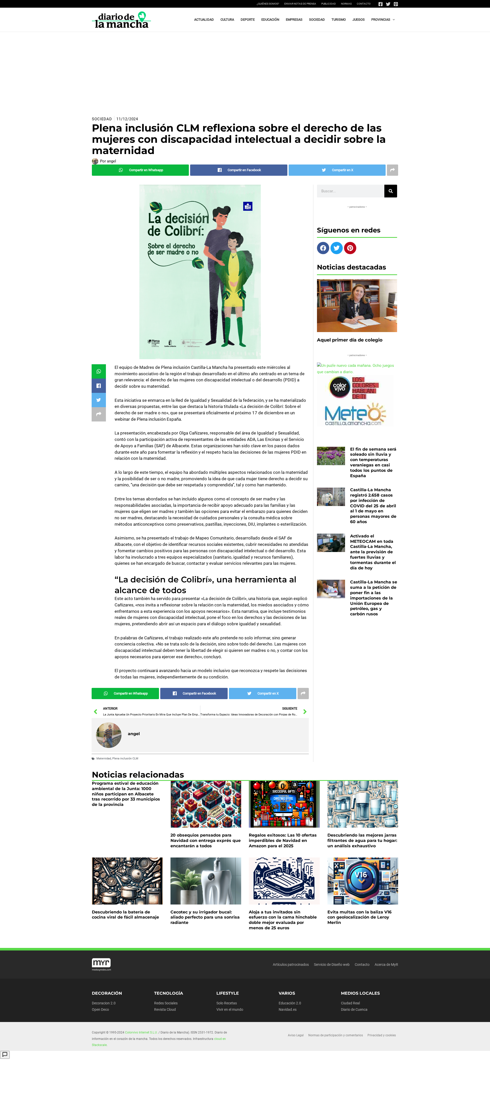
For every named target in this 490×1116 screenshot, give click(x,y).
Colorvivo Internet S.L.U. (141, 1032)
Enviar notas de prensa (300, 3)
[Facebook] (380, 4)
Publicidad (328, 3)
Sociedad (102, 119)
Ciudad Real (350, 1003)
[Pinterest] (396, 4)
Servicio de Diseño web (332, 964)
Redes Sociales (166, 1003)
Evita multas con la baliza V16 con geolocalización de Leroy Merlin (359, 917)
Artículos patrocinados (291, 964)
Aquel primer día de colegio (350, 340)
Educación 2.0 (290, 1003)
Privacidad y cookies (382, 1035)
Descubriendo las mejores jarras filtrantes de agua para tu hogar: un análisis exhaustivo (362, 840)
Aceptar (292, 1108)
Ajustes (356, 1108)
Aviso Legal (296, 1035)
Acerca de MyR (386, 964)
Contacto (364, 3)
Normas (346, 3)
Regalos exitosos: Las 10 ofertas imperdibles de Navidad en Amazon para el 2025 (283, 840)
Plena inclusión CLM (125, 758)
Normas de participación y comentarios (335, 1035)
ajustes (255, 1110)
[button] (392, 19)
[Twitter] (388, 4)
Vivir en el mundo (229, 1009)
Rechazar (324, 1108)
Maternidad (103, 758)
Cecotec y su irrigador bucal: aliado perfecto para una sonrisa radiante (205, 917)
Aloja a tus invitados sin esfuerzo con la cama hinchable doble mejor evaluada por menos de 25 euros (283, 920)
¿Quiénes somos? (268, 3)
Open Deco (100, 1009)
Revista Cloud (165, 1009)
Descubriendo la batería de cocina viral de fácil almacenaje (125, 915)
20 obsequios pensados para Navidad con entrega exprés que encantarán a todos (205, 840)
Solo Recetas (226, 1003)
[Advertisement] (245, 70)
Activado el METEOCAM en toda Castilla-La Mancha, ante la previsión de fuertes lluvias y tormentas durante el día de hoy (373, 552)
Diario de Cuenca (354, 1009)
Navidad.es (288, 1009)
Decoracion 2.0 (104, 1003)
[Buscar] (390, 191)
